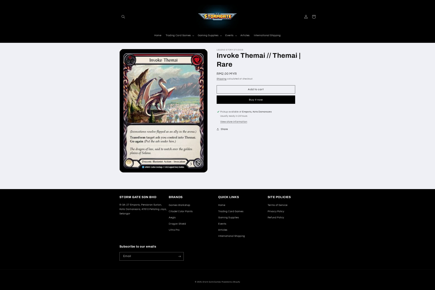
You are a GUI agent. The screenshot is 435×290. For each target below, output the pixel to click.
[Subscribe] (179, 256)
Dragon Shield (177, 224)
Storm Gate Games (212, 282)
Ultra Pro (174, 230)
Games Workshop (179, 205)
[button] (123, 17)
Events (222, 224)
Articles (222, 230)
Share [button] (224, 129)
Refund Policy (276, 217)
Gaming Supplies (228, 217)
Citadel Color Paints (181, 211)
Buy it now (256, 99)
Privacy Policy (276, 211)
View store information (233, 121)
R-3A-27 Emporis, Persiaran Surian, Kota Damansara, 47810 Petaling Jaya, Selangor (143, 209)
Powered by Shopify (231, 282)
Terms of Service (278, 205)
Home (221, 205)
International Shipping (231, 236)
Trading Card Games (230, 211)
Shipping (222, 79)
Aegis (172, 217)
